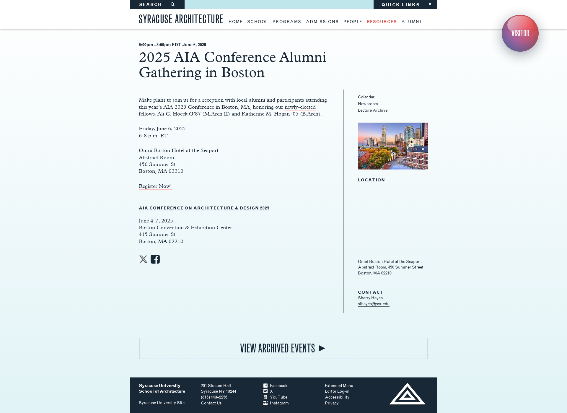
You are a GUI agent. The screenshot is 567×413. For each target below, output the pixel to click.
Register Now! (155, 186)
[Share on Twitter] (143, 261)
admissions (322, 21)
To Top (407, 393)
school (257, 21)
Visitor (520, 33)
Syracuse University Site (162, 402)
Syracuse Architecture (181, 18)
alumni (411, 21)
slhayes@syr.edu (374, 303)
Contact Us (211, 403)
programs (287, 21)
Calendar (366, 97)
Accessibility (337, 397)
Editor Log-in (337, 391)
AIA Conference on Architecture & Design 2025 (204, 208)
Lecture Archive (372, 110)
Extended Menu (339, 385)
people (352, 21)
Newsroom (368, 103)
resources (382, 21)
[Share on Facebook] (155, 261)
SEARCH (157, 4)
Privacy (332, 403)
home (236, 21)
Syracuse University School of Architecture (162, 388)
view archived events (277, 348)
